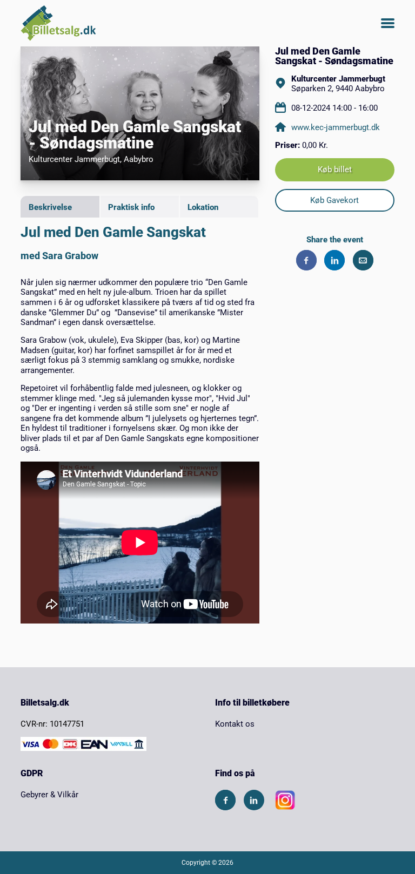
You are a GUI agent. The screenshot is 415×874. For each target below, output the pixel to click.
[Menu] (387, 23)
